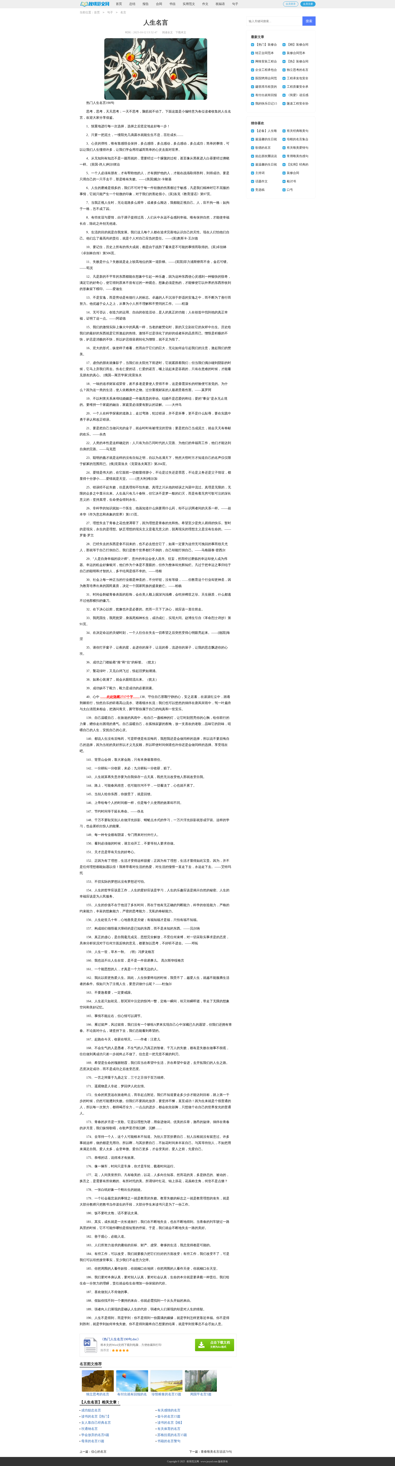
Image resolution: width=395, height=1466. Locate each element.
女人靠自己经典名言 (96, 1422)
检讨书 (291, 181)
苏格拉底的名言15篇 (172, 1435)
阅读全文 (167, 32)
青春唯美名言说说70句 (216, 1451)
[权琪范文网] (94, 4)
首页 (119, 4)
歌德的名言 (263, 147)
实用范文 (189, 4)
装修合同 (293, 173)
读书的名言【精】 (170, 1422)
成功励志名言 (91, 1410)
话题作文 (261, 181)
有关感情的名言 (168, 1410)
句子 (235, 4)
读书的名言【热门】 (96, 1416)
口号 (290, 189)
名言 (123, 12)
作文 (205, 4)
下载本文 (180, 32)
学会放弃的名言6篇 (95, 1435)
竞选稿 (260, 189)
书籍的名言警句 (168, 1441)
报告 (146, 4)
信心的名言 (99, 1451)
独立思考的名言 (297, 69)
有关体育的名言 (168, 1428)
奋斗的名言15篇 (168, 1416)
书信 (172, 4)
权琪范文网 (193, 1461)
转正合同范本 (264, 53)
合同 (159, 4)
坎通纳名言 (89, 1428)
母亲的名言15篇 (92, 1441)
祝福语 (220, 4)
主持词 (260, 173)
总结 (132, 4)
